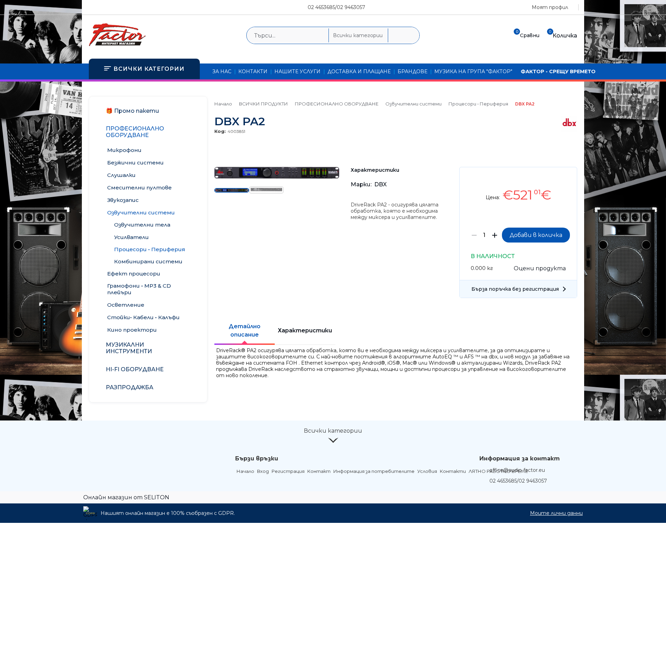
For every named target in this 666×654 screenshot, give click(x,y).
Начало (223, 104)
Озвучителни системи (413, 104)
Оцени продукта (540, 268)
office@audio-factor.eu (517, 470)
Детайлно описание (245, 330)
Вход (263, 471)
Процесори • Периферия (478, 104)
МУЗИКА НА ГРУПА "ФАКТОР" (473, 71)
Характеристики (305, 330)
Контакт (319, 471)
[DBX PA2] (276, 177)
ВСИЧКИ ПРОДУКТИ (263, 104)
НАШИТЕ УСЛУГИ (297, 71)
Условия (427, 471)
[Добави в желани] (568, 177)
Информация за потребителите (374, 471)
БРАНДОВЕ (412, 71)
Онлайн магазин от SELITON (126, 497)
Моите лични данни (556, 513)
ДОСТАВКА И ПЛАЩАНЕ (359, 71)
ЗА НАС (221, 71)
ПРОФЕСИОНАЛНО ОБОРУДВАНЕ (336, 104)
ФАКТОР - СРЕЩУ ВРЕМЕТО (558, 71)
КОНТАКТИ (252, 71)
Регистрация (288, 471)
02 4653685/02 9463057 (336, 7)
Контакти (453, 471)
